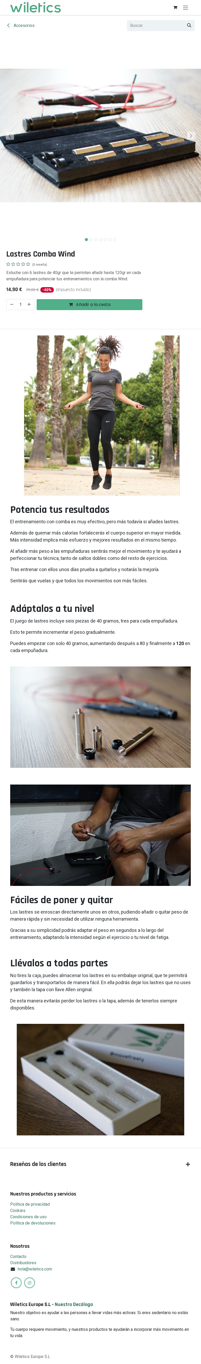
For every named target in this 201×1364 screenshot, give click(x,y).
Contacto (18, 1256)
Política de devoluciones (32, 1223)
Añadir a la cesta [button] (92, 304)
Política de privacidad (30, 1204)
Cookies (17, 1210)
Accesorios (24, 25)
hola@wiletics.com (35, 1269)
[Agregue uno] (29, 304)
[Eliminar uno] (11, 304)
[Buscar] (189, 25)
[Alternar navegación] (185, 7)
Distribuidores (23, 1262)
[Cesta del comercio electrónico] (175, 7)
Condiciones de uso (28, 1216)
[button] (10, 135)
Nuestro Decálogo (74, 1304)
